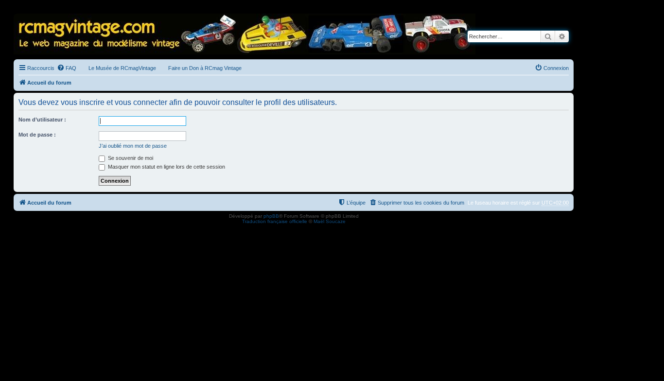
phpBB (271, 216)
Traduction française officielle (274, 221)
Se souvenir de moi (129, 158)
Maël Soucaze (330, 221)
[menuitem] (66, 68)
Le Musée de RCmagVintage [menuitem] (122, 68)
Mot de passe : (37, 135)
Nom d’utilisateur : (42, 119)
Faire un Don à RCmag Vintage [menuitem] (205, 68)
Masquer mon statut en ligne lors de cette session (165, 167)
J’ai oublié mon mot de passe (133, 146)
